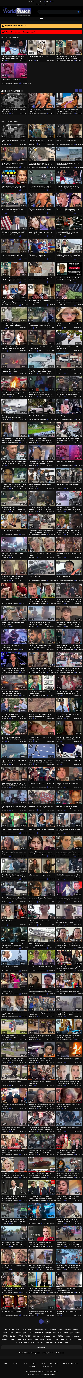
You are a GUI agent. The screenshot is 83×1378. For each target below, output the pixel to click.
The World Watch (39, 1374)
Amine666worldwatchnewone (65, 60)
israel (5, 1336)
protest (27, 1336)
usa (46, 1329)
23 (58, 894)
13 (30, 53)
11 (3, 297)
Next (47, 1321)
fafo (24, 1329)
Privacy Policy (33, 1366)
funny (66, 1333)
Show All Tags (41, 1347)
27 (3, 1032)
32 (3, 780)
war (54, 1336)
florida (60, 1336)
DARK (46, 1)
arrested (53, 1329)
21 (3, 76)
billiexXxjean (60, 236)
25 (58, 550)
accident (69, 1339)
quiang (31, 60)
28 (3, 573)
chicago (18, 1333)
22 (30, 803)
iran (66, 1342)
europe (77, 1333)
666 (71, 1333)
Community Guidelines (70, 1363)
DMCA (43, 1363)
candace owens (39, 1339)
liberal (49, 1339)
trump (48, 1333)
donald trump (15, 1339)
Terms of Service (48, 1366)
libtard (68, 1329)
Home (6, 1363)
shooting (49, 1342)
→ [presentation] (80, 90)
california (46, 1336)
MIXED (53, 1)
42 (3, 940)
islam (32, 1343)
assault (78, 1339)
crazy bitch (75, 1336)
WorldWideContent (34, 1223)
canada (68, 1336)
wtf (54, 1333)
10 (3, 160)
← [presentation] (77, 90)
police (7, 1329)
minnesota (39, 1333)
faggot (5, 1333)
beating (20, 1336)
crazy (61, 1329)
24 (58, 849)
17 (58, 206)
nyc (24, 1339)
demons (75, 1329)
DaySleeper (5, 113)
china (62, 1339)
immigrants (39, 1329)
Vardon (59, 328)
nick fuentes (59, 1343)
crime (31, 1333)
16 (58, 137)
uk (16, 1342)
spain (59, 1333)
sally (3, 60)
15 (3, 366)
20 (58, 297)
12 (58, 53)
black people (24, 1342)
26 (30, 734)
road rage (40, 1343)
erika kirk (36, 1336)
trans (56, 1339)
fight (30, 1329)
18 (58, 320)
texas (4, 1339)
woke (11, 1333)
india (30, 1339)
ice (13, 1329)
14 (30, 229)
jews (25, 1333)
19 (3, 320)
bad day (12, 1336)
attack (18, 1329)
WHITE (40, 1)
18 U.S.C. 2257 (53, 1363)
